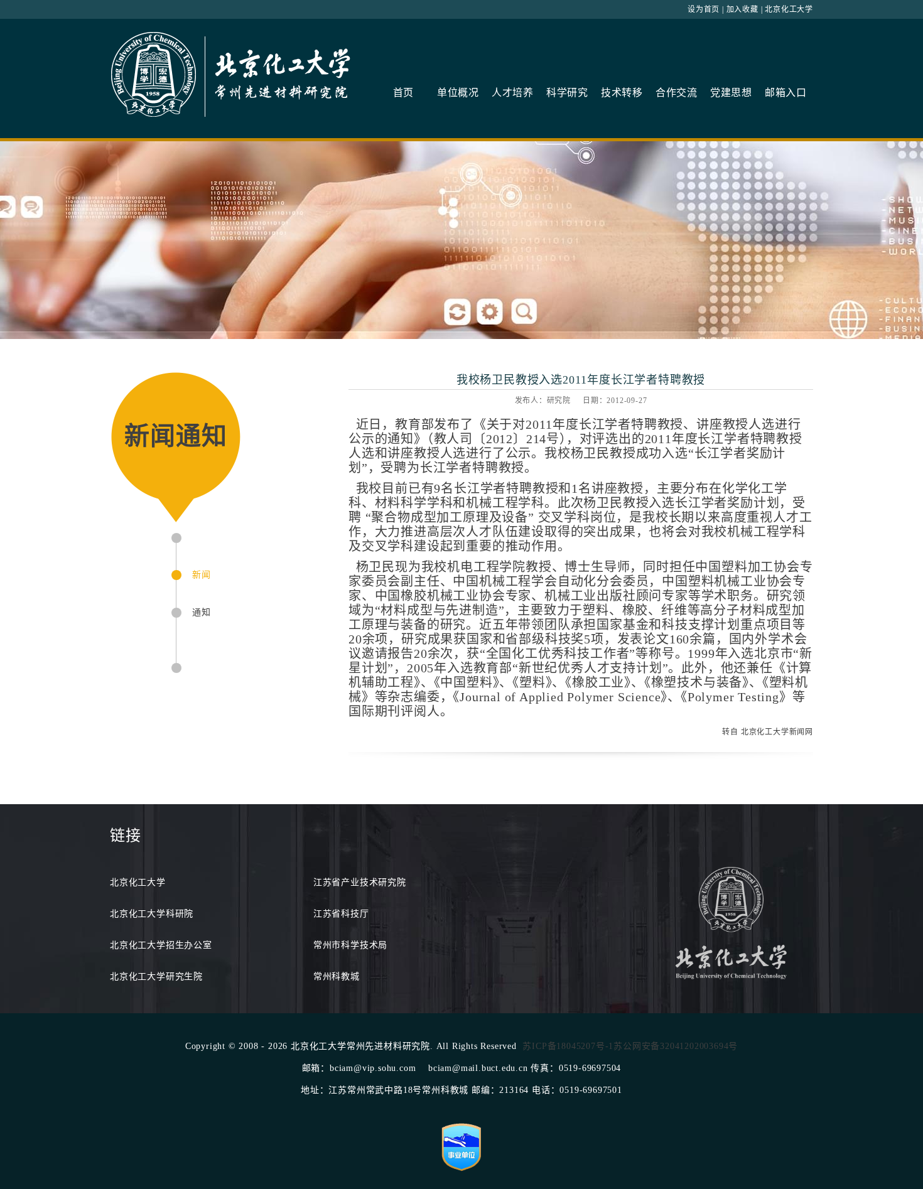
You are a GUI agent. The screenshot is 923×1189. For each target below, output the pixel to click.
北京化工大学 (789, 9)
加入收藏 (742, 9)
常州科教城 (336, 976)
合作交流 (677, 92)
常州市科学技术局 (350, 945)
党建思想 (731, 92)
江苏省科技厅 (341, 913)
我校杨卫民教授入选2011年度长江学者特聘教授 (580, 380)
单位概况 (458, 92)
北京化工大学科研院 (151, 913)
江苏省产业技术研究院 (359, 882)
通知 (201, 612)
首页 (403, 92)
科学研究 (567, 92)
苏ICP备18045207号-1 (567, 1046)
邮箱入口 (786, 92)
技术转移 (622, 92)
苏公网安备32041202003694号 (675, 1046)
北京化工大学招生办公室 (161, 945)
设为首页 (704, 9)
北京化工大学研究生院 (156, 976)
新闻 (201, 574)
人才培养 (513, 92)
